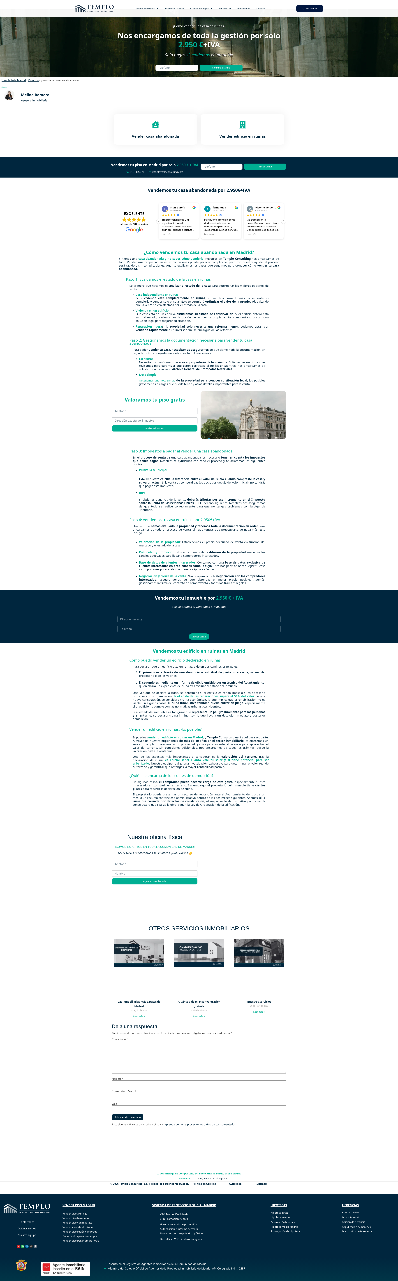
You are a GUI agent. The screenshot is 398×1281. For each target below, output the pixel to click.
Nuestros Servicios (259, 1001)
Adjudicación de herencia (357, 1227)
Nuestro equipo (27, 1235)
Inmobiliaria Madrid (14, 80)
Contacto (260, 8)
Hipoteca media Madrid (284, 1226)
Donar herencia (351, 1217)
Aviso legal (235, 1183)
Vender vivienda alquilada (77, 1227)
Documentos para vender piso (80, 1236)
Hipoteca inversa (280, 1217)
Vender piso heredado (75, 1218)
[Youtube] (18, 1246)
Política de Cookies (204, 1183)
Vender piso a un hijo (74, 1213)
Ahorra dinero (350, 1212)
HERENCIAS (350, 1205)
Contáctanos (26, 1222)
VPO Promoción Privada (174, 1214)
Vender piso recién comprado (79, 1231)
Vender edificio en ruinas (242, 136)
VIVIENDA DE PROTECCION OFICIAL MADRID (184, 1205)
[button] (283, 221)
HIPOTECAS (279, 1205)
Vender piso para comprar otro (80, 1240)
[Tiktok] (35, 1246)
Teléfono (206, 162)
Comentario (120, 1039)
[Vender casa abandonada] (155, 124)
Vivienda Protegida (199, 8)
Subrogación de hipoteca (285, 1231)
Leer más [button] (166, 234)
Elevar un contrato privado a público (181, 1233)
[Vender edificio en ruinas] (242, 124)
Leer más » (139, 1016)
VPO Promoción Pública (174, 1219)
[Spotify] (22, 1246)
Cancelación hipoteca (283, 1222)
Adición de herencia (353, 1222)
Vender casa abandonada (155, 136)
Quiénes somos (27, 1228)
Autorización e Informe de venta (179, 1229)
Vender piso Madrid (145, 8)
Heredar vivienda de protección (178, 1224)
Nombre (117, 1079)
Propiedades (243, 8)
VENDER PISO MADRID (78, 1205)
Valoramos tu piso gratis (155, 399)
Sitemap (262, 1183)
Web (114, 1104)
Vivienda (33, 80)
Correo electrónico (124, 1091)
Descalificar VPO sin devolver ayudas (181, 1239)
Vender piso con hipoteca (77, 1222)
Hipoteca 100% (279, 1212)
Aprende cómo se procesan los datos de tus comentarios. (200, 1124)
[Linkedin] (27, 1246)
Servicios (223, 8)
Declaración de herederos (357, 1231)
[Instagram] (31, 1246)
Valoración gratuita (174, 8)
